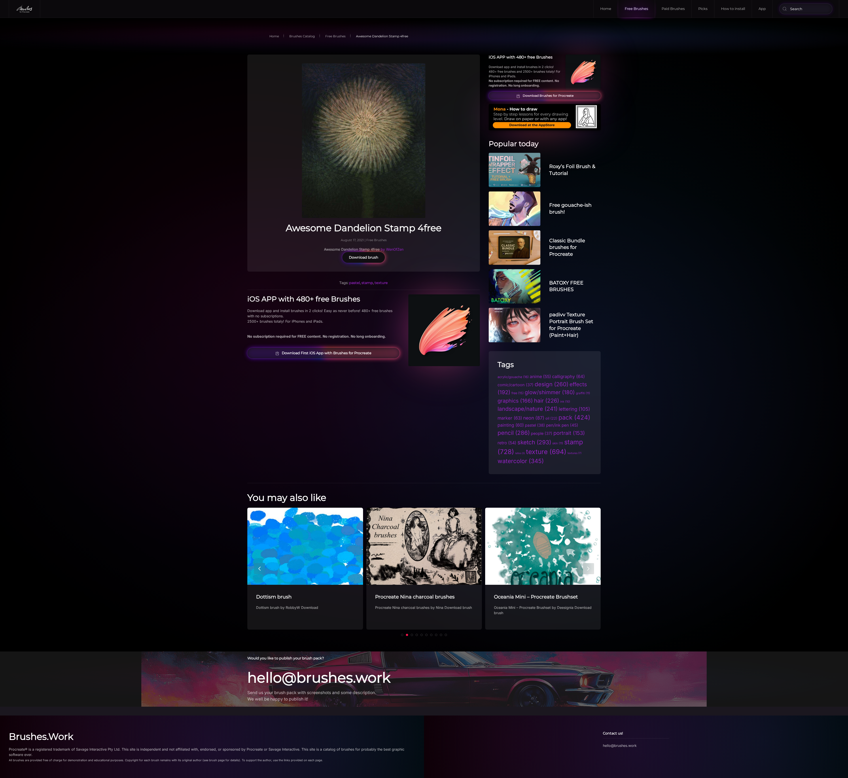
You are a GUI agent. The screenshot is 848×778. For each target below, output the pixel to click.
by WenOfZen (392, 249)
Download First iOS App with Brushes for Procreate (326, 353)
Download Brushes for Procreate (548, 96)
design (551, 384)
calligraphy (568, 376)
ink (565, 401)
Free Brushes (636, 9)
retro (507, 442)
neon (533, 418)
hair (546, 400)
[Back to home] (24, 9)
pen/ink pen (562, 425)
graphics (515, 401)
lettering (574, 409)
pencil (514, 432)
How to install (733, 9)
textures (574, 453)
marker (510, 418)
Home (605, 9)
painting (511, 425)
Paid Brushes (673, 9)
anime (540, 376)
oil (551, 418)
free (517, 393)
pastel (354, 283)
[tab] (402, 635)
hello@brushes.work (318, 677)
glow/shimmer (550, 392)
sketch (534, 442)
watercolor (521, 460)
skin (557, 443)
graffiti (583, 393)
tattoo (520, 453)
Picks (703, 9)
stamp (367, 283)
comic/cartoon (516, 384)
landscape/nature (528, 408)
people (541, 433)
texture (381, 283)
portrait (569, 433)
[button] (259, 568)
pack (574, 417)
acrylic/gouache (513, 377)
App (762, 9)
